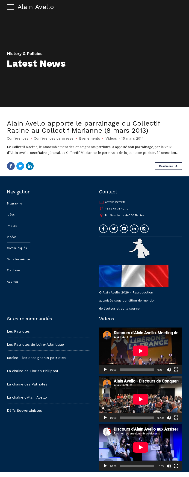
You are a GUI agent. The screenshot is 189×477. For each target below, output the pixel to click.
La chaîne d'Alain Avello (27, 397)
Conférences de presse (54, 138)
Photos (12, 225)
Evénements (89, 138)
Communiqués (17, 248)
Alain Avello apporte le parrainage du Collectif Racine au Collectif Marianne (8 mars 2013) (83, 127)
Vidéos (111, 138)
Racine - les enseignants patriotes (36, 358)
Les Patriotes (18, 331)
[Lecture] (105, 369)
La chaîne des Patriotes (27, 384)
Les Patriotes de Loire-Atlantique (35, 344)
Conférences (17, 138)
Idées (11, 214)
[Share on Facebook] (11, 166)
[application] (140, 351)
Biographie (14, 203)
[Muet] (168, 369)
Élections (14, 270)
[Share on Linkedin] (30, 166)
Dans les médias (18, 259)
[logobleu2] (140, 248)
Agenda (12, 281)
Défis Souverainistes (24, 410)
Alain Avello (36, 7)
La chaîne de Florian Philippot (32, 371)
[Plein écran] (176, 369)
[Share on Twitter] (20, 166)
